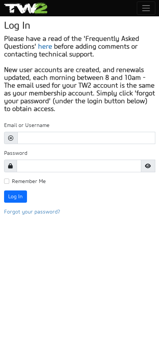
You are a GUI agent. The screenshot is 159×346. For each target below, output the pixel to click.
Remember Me (29, 181)
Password (15, 153)
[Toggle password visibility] (148, 166)
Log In (15, 196)
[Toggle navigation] (146, 7)
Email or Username (27, 125)
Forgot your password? (32, 212)
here (45, 46)
